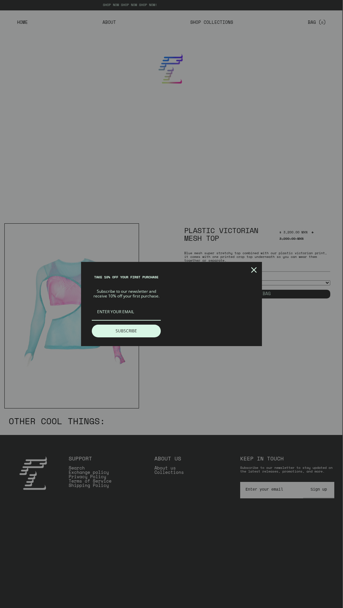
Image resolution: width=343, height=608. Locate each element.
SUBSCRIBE (126, 331)
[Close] (254, 270)
